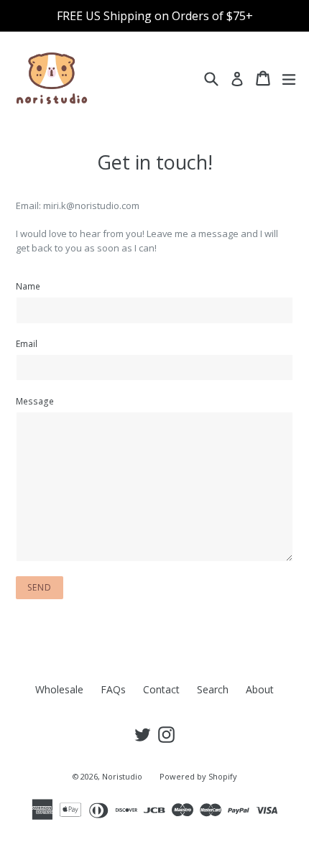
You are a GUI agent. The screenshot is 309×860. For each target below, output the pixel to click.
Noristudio (122, 776)
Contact (161, 689)
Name (28, 286)
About (260, 689)
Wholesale (59, 689)
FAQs (113, 689)
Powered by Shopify (198, 776)
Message (35, 401)
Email (26, 344)
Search (213, 689)
